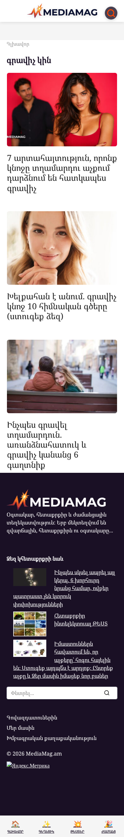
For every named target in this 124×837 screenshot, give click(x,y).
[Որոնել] (106, 693)
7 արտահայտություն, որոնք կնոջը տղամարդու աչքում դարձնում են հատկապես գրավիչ (62, 172)
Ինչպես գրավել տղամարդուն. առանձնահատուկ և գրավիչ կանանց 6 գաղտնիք (46, 444)
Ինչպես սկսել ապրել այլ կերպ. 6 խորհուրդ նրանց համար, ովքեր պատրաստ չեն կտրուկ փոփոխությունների (64, 588)
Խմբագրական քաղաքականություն (52, 738)
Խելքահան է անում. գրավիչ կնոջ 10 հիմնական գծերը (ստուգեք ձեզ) (61, 305)
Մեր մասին (20, 727)
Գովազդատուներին (32, 717)
